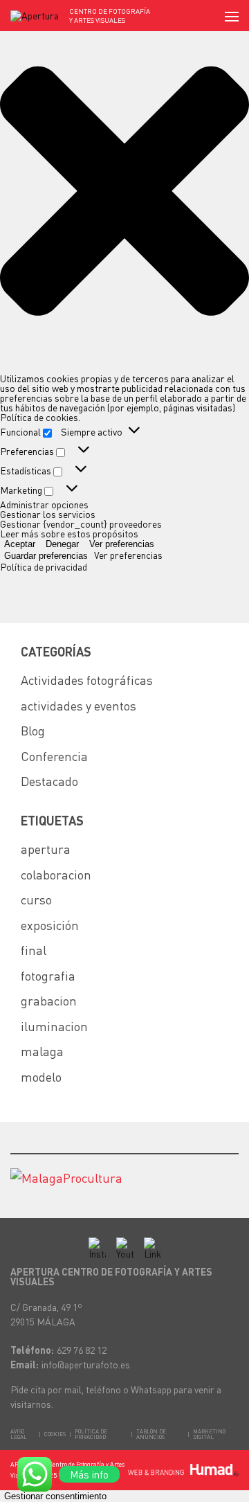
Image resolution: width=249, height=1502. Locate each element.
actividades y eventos (78, 705)
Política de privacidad (43, 566)
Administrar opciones (44, 504)
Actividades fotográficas (87, 680)
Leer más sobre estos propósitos (69, 533)
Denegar (62, 544)
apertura (46, 849)
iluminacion (54, 1026)
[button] (124, 191)
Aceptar (19, 544)
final (33, 950)
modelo (41, 1076)
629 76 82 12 (82, 1349)
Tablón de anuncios (151, 1434)
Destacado (49, 781)
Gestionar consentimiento (55, 1496)
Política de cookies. (40, 417)
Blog (33, 730)
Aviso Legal (18, 1434)
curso (36, 899)
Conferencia (54, 756)
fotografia (48, 975)
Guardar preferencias (46, 556)
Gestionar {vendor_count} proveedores (81, 523)
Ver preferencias (121, 544)
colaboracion (56, 874)
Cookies (55, 1434)
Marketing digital (209, 1434)
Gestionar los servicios (47, 514)
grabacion (49, 1000)
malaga (42, 1051)
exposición (50, 925)
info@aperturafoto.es (86, 1364)
